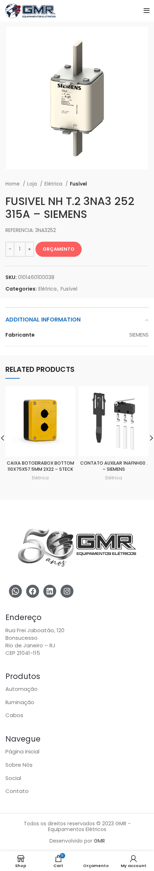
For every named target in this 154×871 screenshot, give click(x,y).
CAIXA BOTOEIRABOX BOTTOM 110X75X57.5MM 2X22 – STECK (40, 466)
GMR (99, 840)
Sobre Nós (19, 765)
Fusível (78, 184)
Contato (17, 791)
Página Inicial (22, 751)
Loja (32, 184)
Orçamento (58, 249)
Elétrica (54, 184)
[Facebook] (32, 591)
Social (13, 778)
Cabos (14, 715)
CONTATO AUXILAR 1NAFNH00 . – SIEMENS (114, 466)
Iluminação (19, 702)
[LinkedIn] (49, 591)
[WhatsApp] (15, 591)
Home (13, 184)
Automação (21, 689)
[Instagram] (67, 591)
